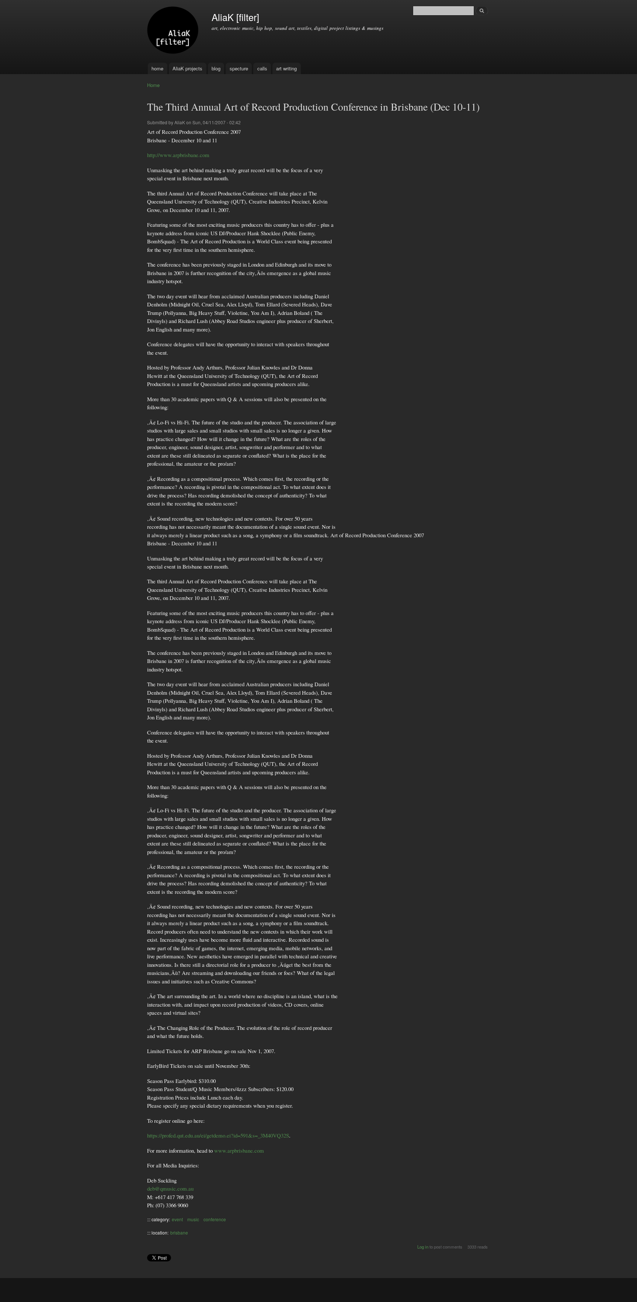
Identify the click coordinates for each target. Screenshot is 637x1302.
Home (153, 84)
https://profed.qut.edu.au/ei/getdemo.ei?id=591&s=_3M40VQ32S (218, 1135)
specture (239, 68)
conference (214, 1219)
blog (216, 68)
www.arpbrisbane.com (239, 1150)
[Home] (174, 31)
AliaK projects (187, 68)
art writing (286, 68)
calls (262, 68)
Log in (422, 1247)
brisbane (179, 1232)
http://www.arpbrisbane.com (178, 155)
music (193, 1219)
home (157, 68)
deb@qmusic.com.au (170, 1188)
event (177, 1219)
